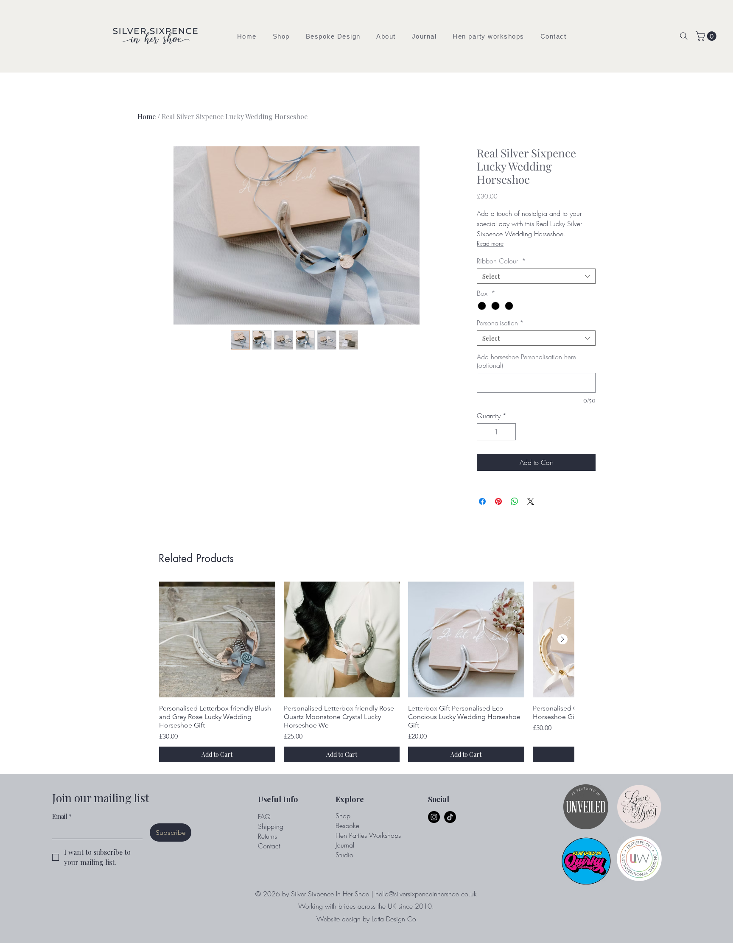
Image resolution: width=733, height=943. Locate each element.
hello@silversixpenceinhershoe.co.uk (426, 893)
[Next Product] (562, 639)
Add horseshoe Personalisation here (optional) (526, 361)
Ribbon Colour (501, 261)
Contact (269, 846)
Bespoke (347, 825)
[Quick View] (217, 640)
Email (62, 816)
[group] (366, 672)
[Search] (684, 36)
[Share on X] (531, 501)
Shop (343, 815)
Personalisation (500, 323)
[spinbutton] (496, 432)
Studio (344, 854)
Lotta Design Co (394, 918)
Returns (267, 836)
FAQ (264, 816)
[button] (281, 36)
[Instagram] (434, 817)
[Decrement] (484, 432)
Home (146, 116)
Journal (345, 845)
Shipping (270, 826)
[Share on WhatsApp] (514, 501)
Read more (490, 243)
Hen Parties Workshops (368, 835)
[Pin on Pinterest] (498, 501)
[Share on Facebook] (482, 501)
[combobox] (536, 276)
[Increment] (509, 432)
